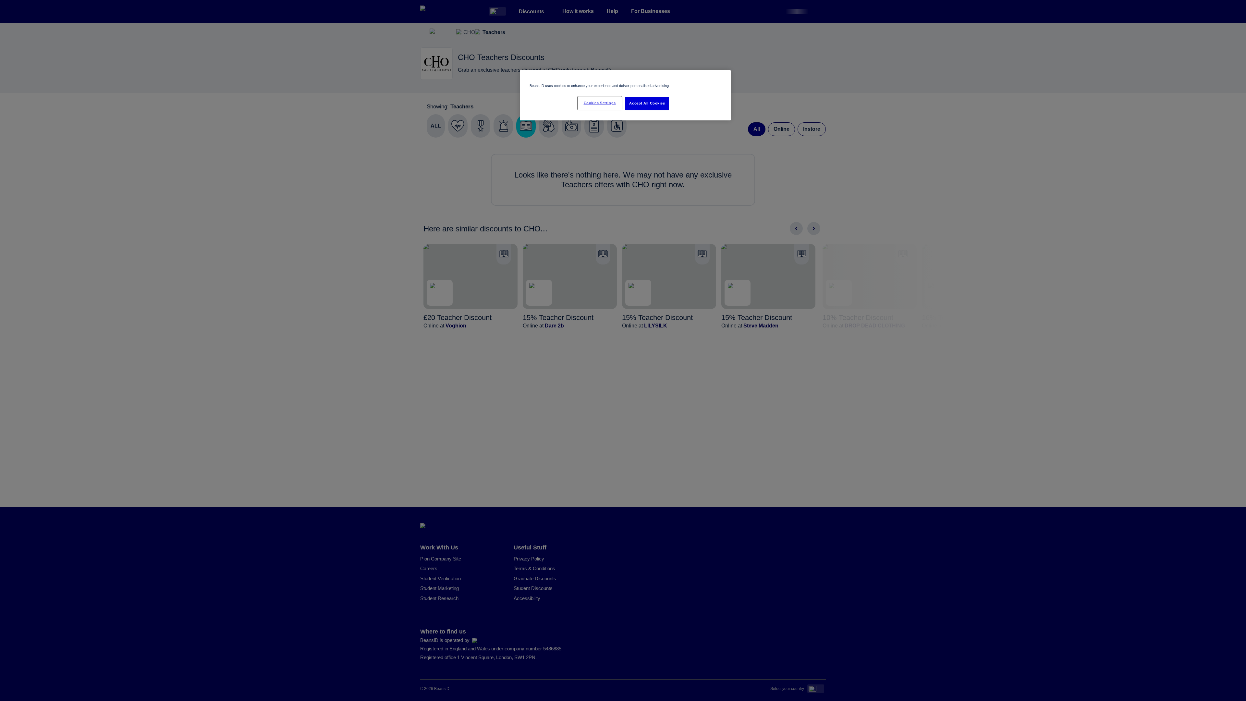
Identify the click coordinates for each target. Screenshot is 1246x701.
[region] (625, 95)
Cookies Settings (600, 103)
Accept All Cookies (647, 103)
